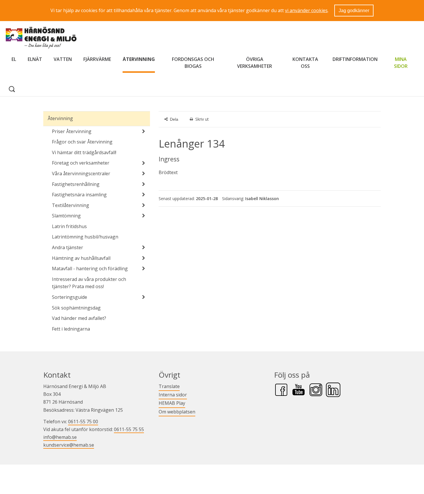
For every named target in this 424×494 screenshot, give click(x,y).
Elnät (35, 59)
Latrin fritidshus (69, 226)
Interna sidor (173, 394)
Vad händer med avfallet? (79, 318)
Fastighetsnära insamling (79, 194)
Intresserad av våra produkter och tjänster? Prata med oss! (89, 283)
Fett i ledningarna (71, 329)
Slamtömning (66, 215)
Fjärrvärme (97, 59)
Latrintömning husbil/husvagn (85, 237)
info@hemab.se (60, 437)
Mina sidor (403, 62)
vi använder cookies (306, 10)
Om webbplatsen (177, 412)
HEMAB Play (172, 403)
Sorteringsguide (69, 297)
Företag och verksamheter (80, 163)
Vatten (63, 59)
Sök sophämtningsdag (76, 308)
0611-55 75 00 (83, 421)
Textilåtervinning (70, 205)
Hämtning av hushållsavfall (81, 258)
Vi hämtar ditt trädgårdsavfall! (84, 152)
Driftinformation (355, 59)
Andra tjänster (67, 247)
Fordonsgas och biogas (193, 62)
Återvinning (139, 59)
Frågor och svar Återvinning (82, 142)
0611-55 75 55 (129, 429)
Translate (169, 386)
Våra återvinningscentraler (81, 173)
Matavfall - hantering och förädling (90, 268)
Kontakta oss (305, 62)
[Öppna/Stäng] (143, 131)
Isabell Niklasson (262, 198)
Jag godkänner (354, 10)
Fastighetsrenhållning (76, 184)
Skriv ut (202, 119)
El (14, 59)
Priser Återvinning (71, 131)
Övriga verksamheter (254, 62)
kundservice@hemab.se (68, 445)
